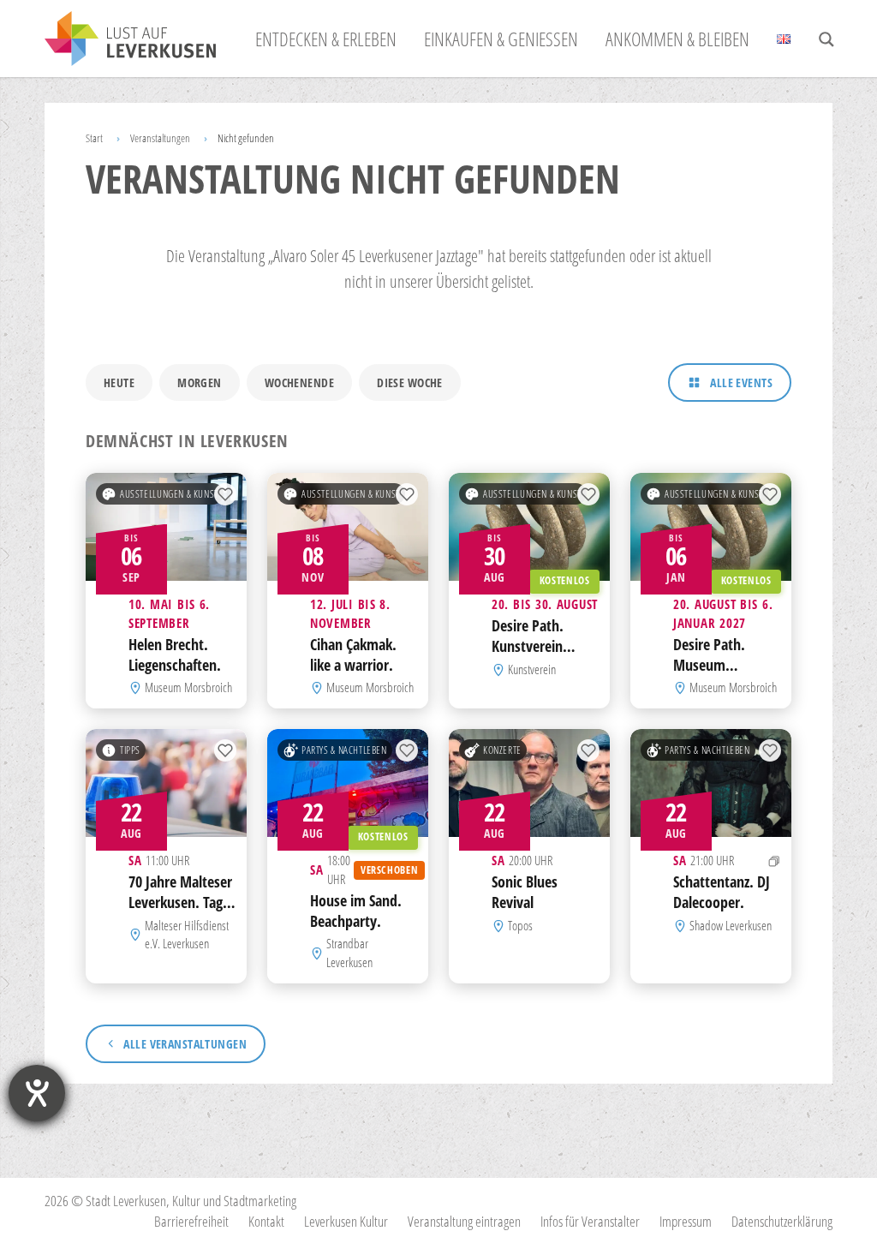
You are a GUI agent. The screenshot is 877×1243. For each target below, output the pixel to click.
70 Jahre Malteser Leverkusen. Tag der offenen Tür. (180, 902)
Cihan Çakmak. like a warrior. (353, 654)
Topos (520, 925)
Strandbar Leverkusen (349, 953)
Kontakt (266, 1221)
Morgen (199, 382)
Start (94, 138)
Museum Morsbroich (188, 687)
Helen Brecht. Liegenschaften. (174, 654)
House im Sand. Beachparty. (356, 910)
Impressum (685, 1221)
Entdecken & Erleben (326, 38)
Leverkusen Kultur (346, 1221)
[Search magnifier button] (826, 39)
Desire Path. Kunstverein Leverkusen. (528, 646)
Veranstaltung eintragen (464, 1221)
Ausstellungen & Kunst (169, 494)
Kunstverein (532, 669)
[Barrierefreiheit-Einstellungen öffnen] (37, 1093)
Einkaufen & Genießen (501, 38)
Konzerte (502, 750)
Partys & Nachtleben (344, 750)
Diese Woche (410, 382)
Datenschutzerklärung (781, 1221)
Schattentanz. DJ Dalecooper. (721, 891)
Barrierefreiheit (191, 1221)
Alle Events (741, 382)
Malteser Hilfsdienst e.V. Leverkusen (187, 935)
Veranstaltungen (160, 138)
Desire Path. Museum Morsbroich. (709, 665)
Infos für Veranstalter (590, 1221)
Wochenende (299, 382)
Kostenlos (565, 580)
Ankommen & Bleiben (677, 38)
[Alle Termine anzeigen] (774, 862)
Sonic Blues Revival (525, 891)
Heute (119, 382)
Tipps (130, 750)
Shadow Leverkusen (730, 925)
